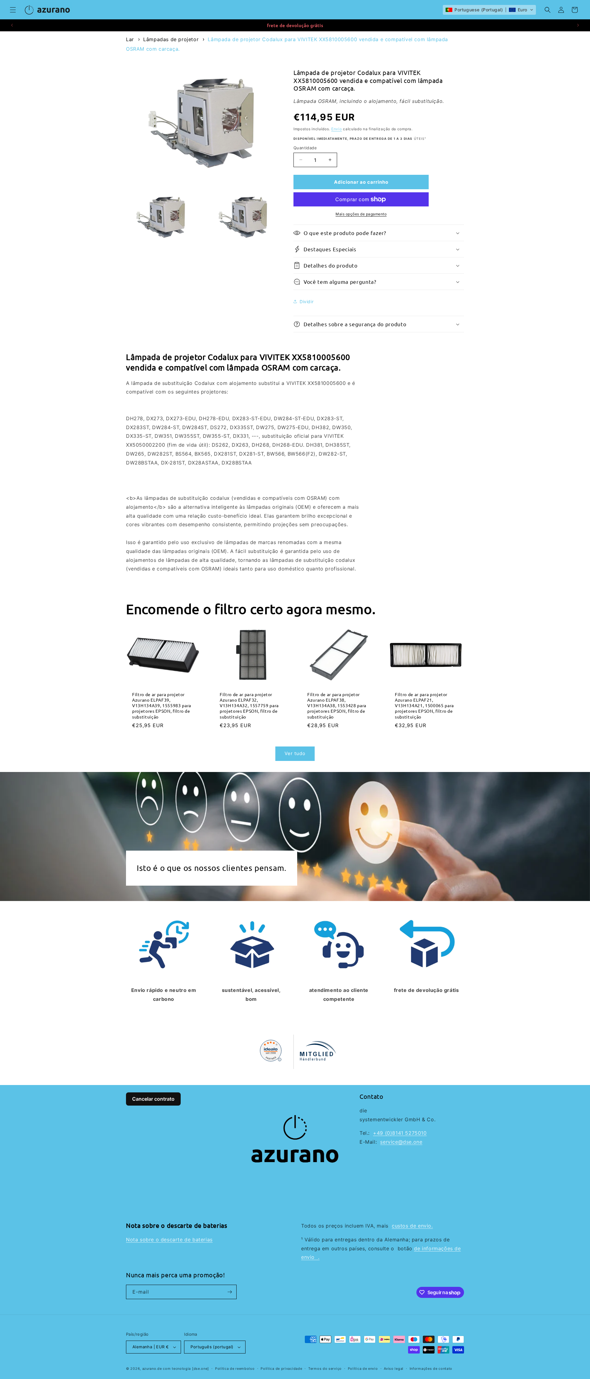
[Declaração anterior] (12, 25)
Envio (336, 128)
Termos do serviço (325, 1368)
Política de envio (363, 1368)
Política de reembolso (235, 1368)
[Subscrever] (229, 1292)
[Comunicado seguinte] (578, 25)
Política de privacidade (281, 1368)
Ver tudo (295, 753)
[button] (13, 10)
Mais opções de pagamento (361, 214)
